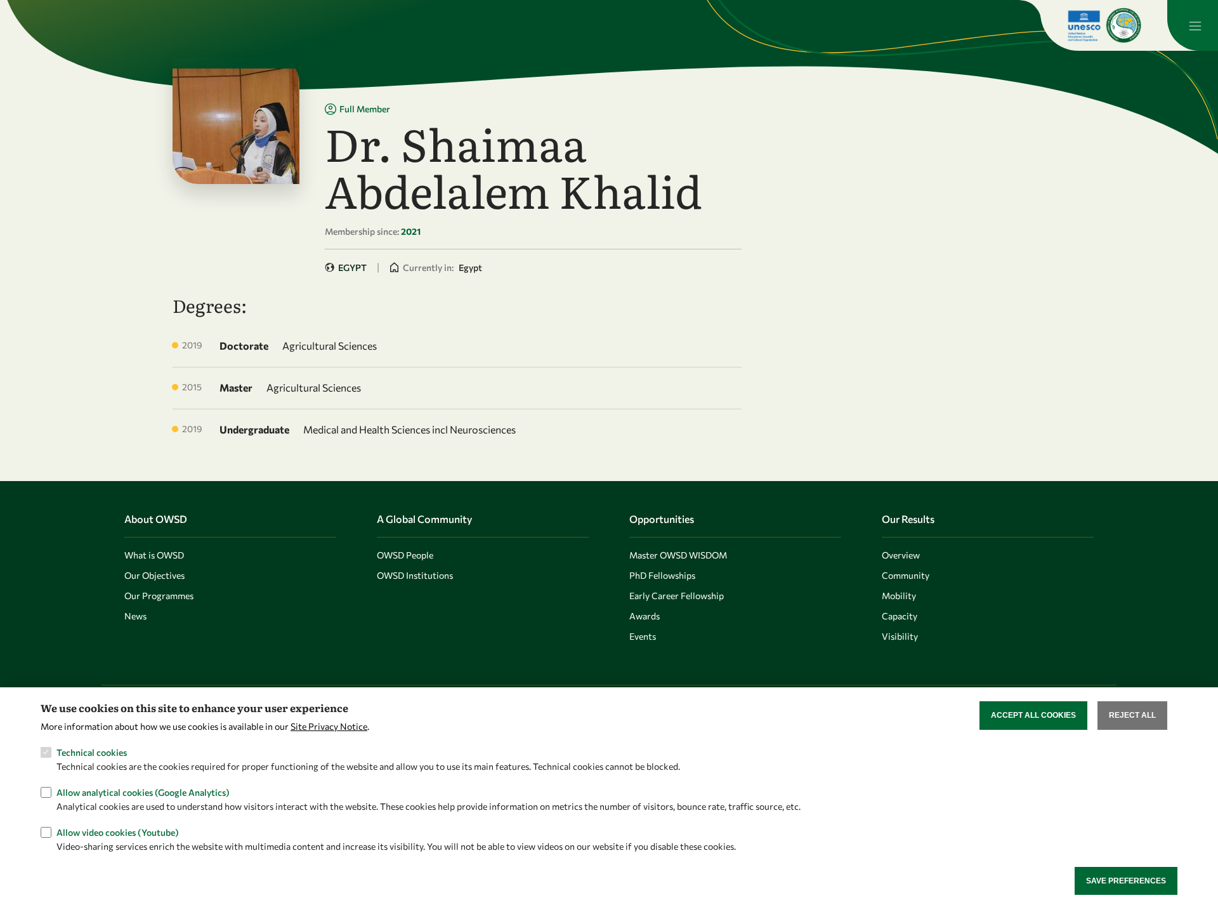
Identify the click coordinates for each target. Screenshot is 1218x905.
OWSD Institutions (415, 575)
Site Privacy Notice (329, 725)
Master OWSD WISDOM (678, 555)
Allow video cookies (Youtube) (117, 832)
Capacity (899, 616)
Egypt (352, 267)
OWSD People (405, 555)
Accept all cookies (1033, 715)
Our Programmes (158, 595)
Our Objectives (154, 575)
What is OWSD (154, 555)
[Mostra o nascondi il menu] (1192, 25)
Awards (644, 616)
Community (905, 575)
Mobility (899, 595)
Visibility (900, 636)
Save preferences (1126, 880)
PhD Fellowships (662, 575)
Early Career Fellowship (676, 595)
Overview (901, 555)
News (135, 616)
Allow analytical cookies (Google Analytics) (143, 792)
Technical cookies (91, 752)
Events (642, 636)
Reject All (1132, 715)
